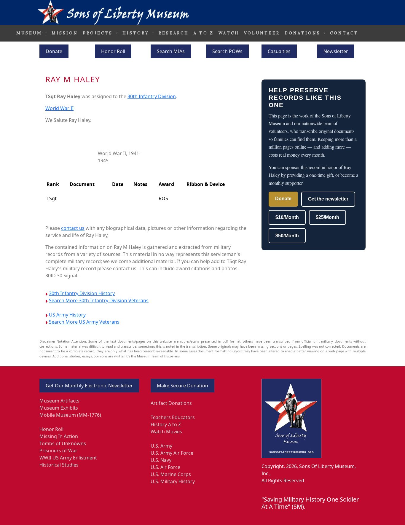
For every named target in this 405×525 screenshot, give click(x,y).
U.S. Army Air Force (172, 453)
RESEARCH (174, 33)
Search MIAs (171, 51)
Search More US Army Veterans (84, 322)
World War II (59, 108)
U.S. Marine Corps (171, 474)
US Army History (67, 314)
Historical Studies (59, 465)
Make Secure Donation (182, 385)
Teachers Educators (173, 417)
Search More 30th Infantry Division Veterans (99, 300)
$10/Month (287, 217)
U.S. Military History (173, 481)
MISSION (65, 33)
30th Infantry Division (151, 96)
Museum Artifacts (59, 400)
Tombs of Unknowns (62, 443)
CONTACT (344, 33)
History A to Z (166, 424)
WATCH (229, 33)
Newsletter (335, 51)
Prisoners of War (58, 450)
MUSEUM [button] (30, 33)
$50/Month (287, 235)
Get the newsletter (328, 198)
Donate (54, 51)
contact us (72, 228)
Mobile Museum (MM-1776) (70, 415)
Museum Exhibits (58, 408)
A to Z (204, 33)
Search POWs (227, 51)
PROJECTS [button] (99, 33)
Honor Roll (113, 51)
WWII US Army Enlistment (68, 457)
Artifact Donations (171, 403)
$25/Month (327, 217)
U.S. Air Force (165, 467)
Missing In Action (58, 436)
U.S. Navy (161, 460)
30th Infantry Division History (82, 293)
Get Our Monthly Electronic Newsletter (89, 385)
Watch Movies (166, 431)
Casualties (279, 51)
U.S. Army (161, 446)
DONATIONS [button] (304, 33)
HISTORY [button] (136, 33)
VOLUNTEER (262, 33)
